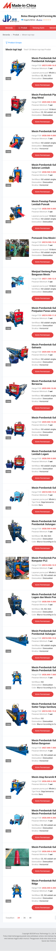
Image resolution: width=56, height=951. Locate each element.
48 (30, 917)
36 (24, 917)
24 (19, 918)
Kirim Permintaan (42, 85)
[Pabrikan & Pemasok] (20, 5)
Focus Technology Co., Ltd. (44, 933)
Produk (24, 27)
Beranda (9, 27)
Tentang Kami (38, 27)
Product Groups (15, 42)
